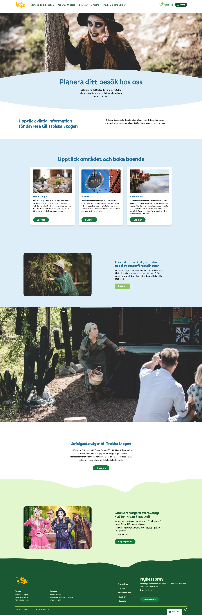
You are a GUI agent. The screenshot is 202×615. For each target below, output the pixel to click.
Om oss (121, 588)
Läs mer (41, 219)
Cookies (18, 609)
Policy (26, 609)
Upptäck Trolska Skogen (42, 4)
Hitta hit (101, 467)
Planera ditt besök (66, 4)
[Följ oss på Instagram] (185, 609)
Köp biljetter (125, 541)
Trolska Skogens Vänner (114, 4)
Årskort (95, 4)
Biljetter (83, 4)
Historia (122, 601)
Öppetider (123, 584)
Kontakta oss (124, 592)
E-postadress (147, 589)
